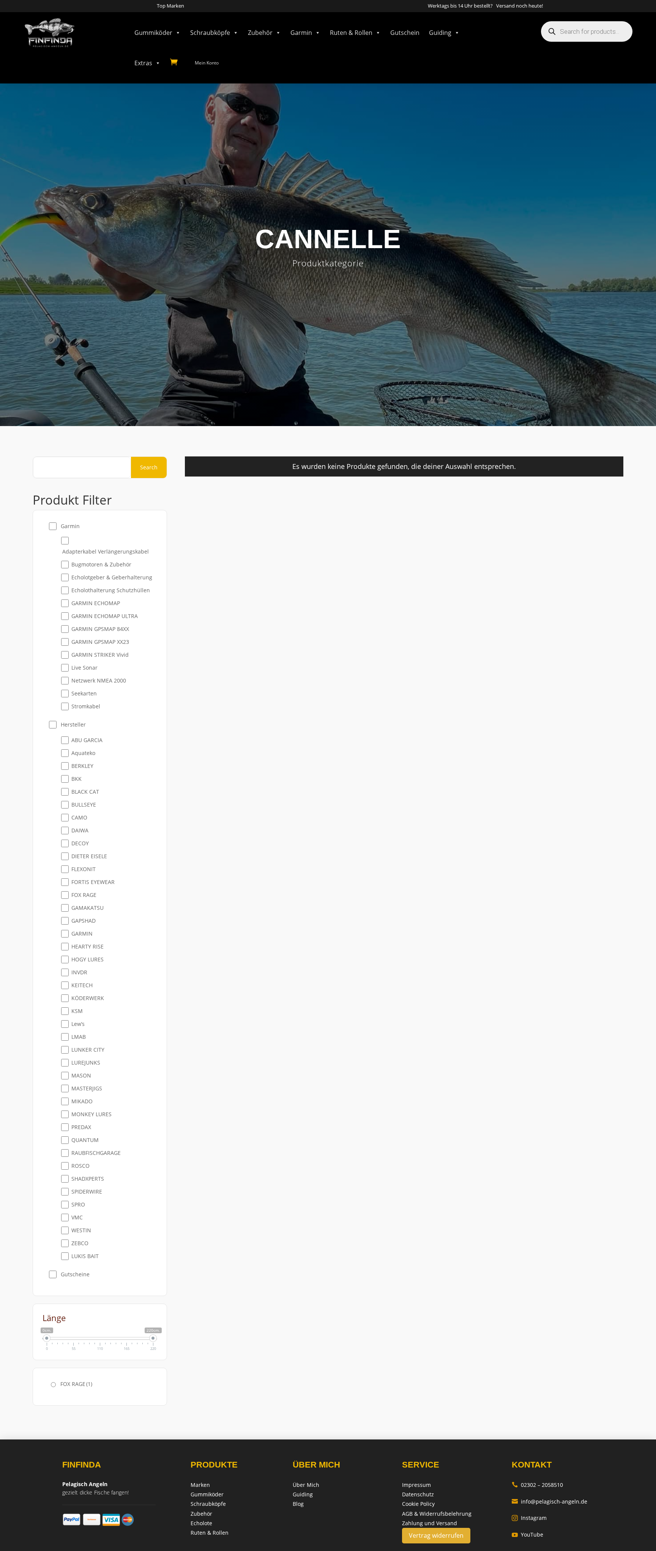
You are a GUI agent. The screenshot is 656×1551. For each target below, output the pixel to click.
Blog (298, 1503)
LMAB (78, 1036)
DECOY (80, 843)
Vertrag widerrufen (436, 1535)
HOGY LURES (87, 959)
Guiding (440, 32)
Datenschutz (418, 1494)
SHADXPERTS (87, 1178)
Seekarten (84, 693)
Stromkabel (85, 706)
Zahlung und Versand (429, 1523)
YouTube (527, 1534)
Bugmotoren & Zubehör (101, 564)
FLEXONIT (83, 869)
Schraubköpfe (210, 32)
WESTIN (81, 1230)
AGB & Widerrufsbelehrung (437, 1513)
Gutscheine (75, 1274)
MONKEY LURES (91, 1114)
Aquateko (83, 753)
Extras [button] (143, 63)
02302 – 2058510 (537, 1484)
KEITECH (82, 985)
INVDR (79, 972)
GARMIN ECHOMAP (95, 603)
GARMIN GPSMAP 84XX (100, 628)
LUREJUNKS (85, 1062)
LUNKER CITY (87, 1049)
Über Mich (306, 1484)
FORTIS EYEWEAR (93, 882)
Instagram (529, 1517)
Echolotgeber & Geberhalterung (111, 577)
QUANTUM (85, 1140)
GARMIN (82, 933)
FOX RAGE (83, 894)
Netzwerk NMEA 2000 (98, 680)
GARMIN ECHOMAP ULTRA (104, 616)
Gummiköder (153, 32)
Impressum (416, 1484)
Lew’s (78, 1023)
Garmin (301, 32)
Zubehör (260, 32)
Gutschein (404, 32)
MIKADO (82, 1101)
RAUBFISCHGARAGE (96, 1152)
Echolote (201, 1523)
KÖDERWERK (87, 998)
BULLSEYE (83, 804)
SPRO (78, 1204)
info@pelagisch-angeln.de (549, 1501)
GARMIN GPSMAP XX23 (100, 641)
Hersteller (73, 724)
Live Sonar (84, 667)
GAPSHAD (83, 920)
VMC (77, 1217)
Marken (200, 1484)
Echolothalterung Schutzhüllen (110, 590)
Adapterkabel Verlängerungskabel (105, 551)
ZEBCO (79, 1243)
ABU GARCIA (86, 740)
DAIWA (79, 830)
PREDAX (81, 1127)
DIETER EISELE (89, 856)
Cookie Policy (418, 1503)
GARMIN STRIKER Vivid (100, 654)
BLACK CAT (85, 791)
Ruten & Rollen (351, 32)
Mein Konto (207, 63)
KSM (77, 1011)
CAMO (79, 817)
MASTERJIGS (86, 1088)
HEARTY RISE (87, 946)
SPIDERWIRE (86, 1191)
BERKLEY (82, 765)
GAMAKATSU (87, 907)
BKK (76, 778)
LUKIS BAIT (85, 1256)
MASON (81, 1075)
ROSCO (80, 1165)
